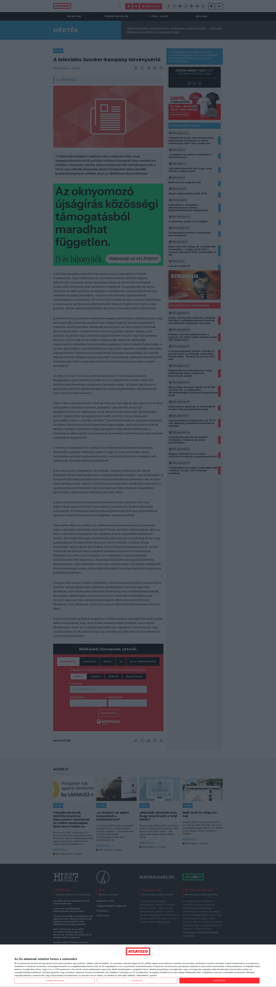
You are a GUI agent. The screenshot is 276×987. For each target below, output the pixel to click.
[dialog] (138, 966)
